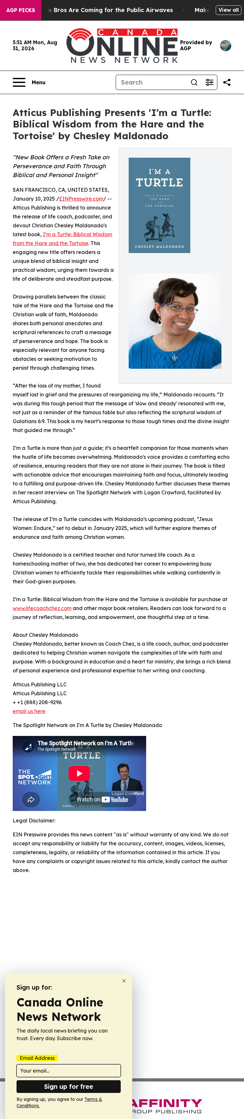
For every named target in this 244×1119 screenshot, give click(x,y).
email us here (29, 711)
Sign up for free (68, 1086)
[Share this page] (226, 82)
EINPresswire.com (81, 199)
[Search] (194, 82)
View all (229, 10)
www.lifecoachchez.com (42, 608)
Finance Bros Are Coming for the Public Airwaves (101, 10)
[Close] (124, 981)
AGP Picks (20, 10)
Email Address (37, 1058)
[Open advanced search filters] (209, 82)
